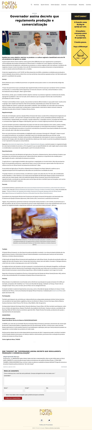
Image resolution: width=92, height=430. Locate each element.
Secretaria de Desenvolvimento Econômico (37, 187)
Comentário (7, 375)
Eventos (63, 4)
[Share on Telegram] (42, 344)
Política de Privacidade (46, 424)
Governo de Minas (57, 290)
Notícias (34, 13)
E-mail (27, 388)
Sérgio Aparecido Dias (9, 356)
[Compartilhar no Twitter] (29, 344)
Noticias (36, 4)
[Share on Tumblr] (40, 344)
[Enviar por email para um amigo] (32, 344)
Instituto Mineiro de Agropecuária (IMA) (18, 191)
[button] (31, 4)
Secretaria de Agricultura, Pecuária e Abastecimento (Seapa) (26, 144)
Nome (6, 388)
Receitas (81, 4)
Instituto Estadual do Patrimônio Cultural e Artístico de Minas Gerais (34, 189)
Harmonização (72, 4)
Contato (88, 4)
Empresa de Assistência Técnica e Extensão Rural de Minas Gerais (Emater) (30, 193)
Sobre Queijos (55, 4)
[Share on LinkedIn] (37, 344)
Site (47, 388)
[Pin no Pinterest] (34, 344)
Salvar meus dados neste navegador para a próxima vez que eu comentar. (25, 394)
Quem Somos (45, 4)
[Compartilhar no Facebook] (27, 344)
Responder (64, 366)
